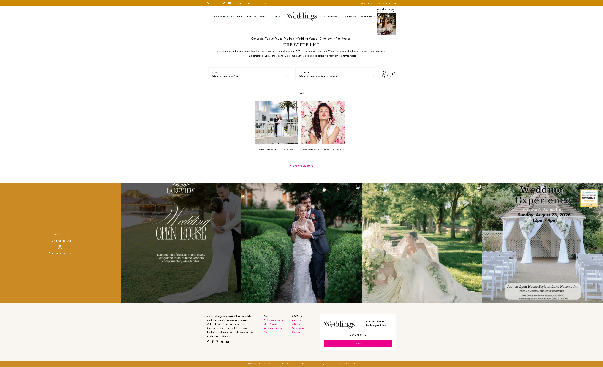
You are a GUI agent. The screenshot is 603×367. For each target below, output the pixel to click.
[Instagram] (219, 3)
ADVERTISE (245, 3)
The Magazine (331, 16)
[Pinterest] (209, 3)
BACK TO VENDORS (303, 166)
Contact (296, 332)
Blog (274, 16)
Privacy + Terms (308, 364)
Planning (350, 16)
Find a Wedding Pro (274, 320)
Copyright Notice (327, 364)
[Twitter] (224, 3)
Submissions (298, 328)
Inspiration (368, 16)
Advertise (296, 324)
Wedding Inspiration (274, 328)
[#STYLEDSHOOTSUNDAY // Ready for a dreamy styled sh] (422, 243)
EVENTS (262, 3)
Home (302, 16)
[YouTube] (230, 3)
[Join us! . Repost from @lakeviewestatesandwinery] (181, 243)
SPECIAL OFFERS (387, 3)
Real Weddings (256, 16)
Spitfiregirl (350, 364)
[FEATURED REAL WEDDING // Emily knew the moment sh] (301, 243)
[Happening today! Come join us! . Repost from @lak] (542, 243)
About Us (296, 320)
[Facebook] (214, 3)
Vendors (236, 16)
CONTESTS (366, 3)
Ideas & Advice (271, 324)
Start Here (219, 16)
